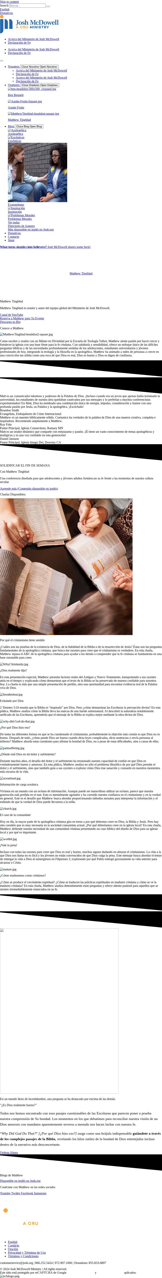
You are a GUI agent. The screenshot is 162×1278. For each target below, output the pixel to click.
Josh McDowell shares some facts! (45, 247)
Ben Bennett (16, 95)
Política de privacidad (80, 1272)
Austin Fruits (16, 107)
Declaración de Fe (19, 42)
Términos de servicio (110, 1272)
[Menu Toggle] (1, 60)
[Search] (48, 6)
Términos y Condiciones (23, 1256)
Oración (13, 1249)
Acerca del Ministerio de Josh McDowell (33, 39)
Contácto (13, 1245)
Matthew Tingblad (19, 119)
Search (4, 5)
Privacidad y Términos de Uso (27, 1252)
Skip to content (9, 1)
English (12, 1242)
